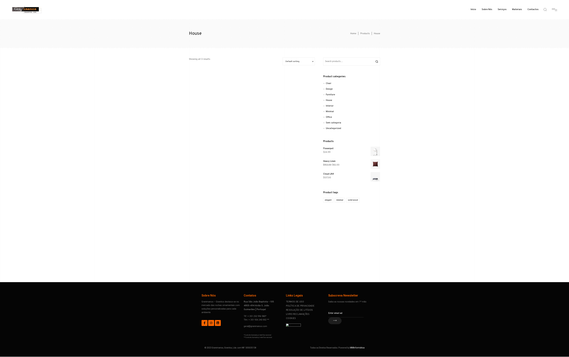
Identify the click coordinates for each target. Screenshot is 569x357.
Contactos (533, 9)
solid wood (353, 200)
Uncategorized (333, 128)
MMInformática (357, 347)
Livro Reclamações (298, 314)
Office (329, 117)
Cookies (291, 318)
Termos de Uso (295, 301)
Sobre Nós (487, 9)
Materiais (517, 9)
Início (473, 9)
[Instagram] (211, 323)
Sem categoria (333, 122)
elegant (328, 200)
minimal (339, 200)
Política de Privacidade (300, 306)
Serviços (502, 9)
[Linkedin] (218, 323)
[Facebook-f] (204, 323)
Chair (328, 83)
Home (353, 33)
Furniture (330, 94)
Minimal (330, 111)
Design (329, 89)
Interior (330, 106)
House (329, 100)
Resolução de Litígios (299, 310)
